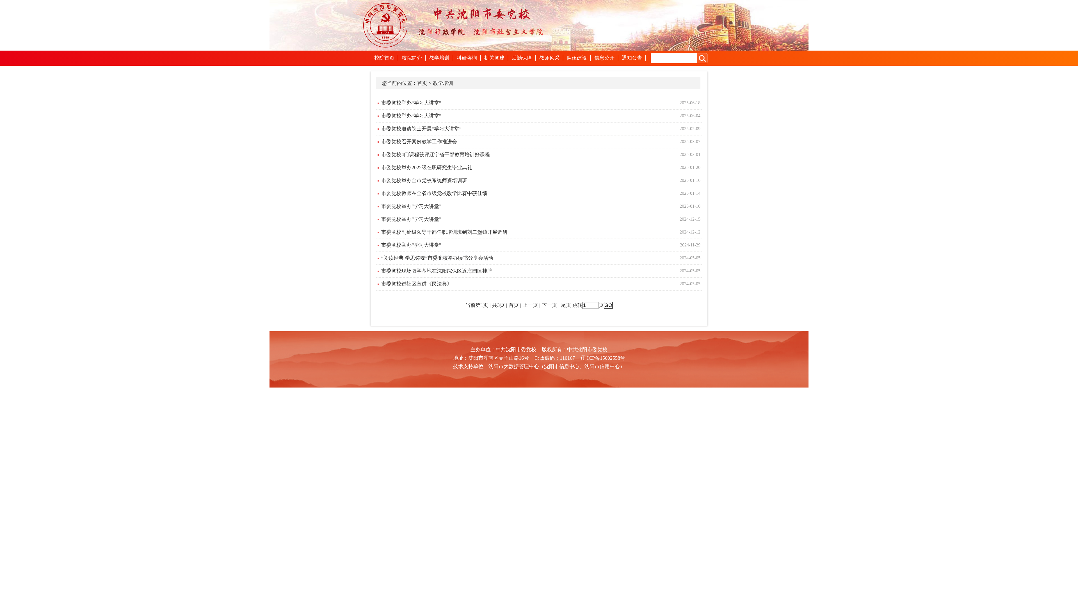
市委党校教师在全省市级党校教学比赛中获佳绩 (434, 193)
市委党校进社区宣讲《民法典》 (416, 284)
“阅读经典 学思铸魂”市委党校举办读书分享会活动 (437, 258)
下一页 (549, 305)
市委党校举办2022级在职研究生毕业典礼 (426, 167)
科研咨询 (467, 58)
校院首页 (384, 58)
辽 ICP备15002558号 (603, 358)
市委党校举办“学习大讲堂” (411, 103)
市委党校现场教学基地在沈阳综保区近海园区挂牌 (436, 271)
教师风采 (549, 58)
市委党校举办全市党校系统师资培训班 (424, 180)
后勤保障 (522, 58)
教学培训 (439, 58)
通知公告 (632, 58)
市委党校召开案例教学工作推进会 (419, 141)
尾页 (566, 305)
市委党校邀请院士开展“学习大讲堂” (421, 129)
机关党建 (494, 58)
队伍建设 (577, 58)
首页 (422, 83)
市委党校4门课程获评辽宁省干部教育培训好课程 (435, 154)
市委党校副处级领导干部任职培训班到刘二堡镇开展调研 (444, 232)
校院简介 (412, 58)
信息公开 (604, 58)
